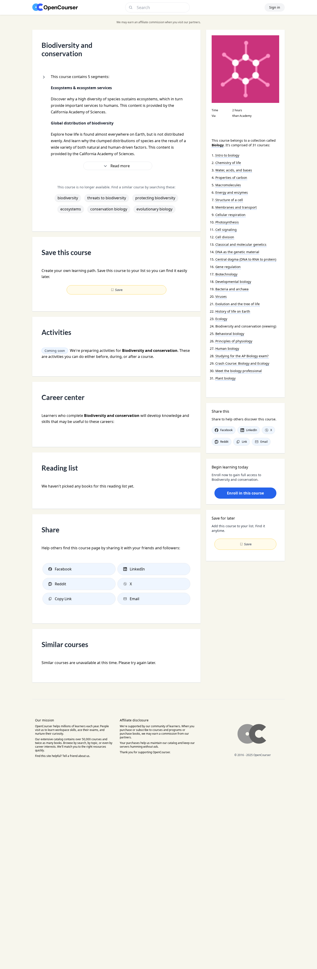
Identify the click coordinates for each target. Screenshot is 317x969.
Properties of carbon (231, 177)
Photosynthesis (227, 222)
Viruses (221, 296)
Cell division (224, 237)
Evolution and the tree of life (237, 304)
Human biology (227, 348)
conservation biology (108, 209)
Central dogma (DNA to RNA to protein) (245, 259)
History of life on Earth (232, 311)
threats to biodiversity (106, 197)
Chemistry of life (228, 162)
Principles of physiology (233, 341)
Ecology (221, 319)
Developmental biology (233, 281)
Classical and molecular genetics (240, 244)
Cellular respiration (230, 215)
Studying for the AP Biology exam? (241, 356)
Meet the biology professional (238, 371)
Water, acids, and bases (233, 170)
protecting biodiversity (155, 197)
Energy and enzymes (231, 192)
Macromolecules (228, 185)
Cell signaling (226, 229)
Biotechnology (226, 274)
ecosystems (70, 209)
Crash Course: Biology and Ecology (242, 363)
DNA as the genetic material (237, 252)
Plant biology (225, 378)
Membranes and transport (236, 207)
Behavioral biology (229, 333)
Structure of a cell (229, 200)
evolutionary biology (154, 209)
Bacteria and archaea (232, 289)
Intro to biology (227, 155)
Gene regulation (228, 267)
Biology (218, 145)
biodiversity (68, 197)
